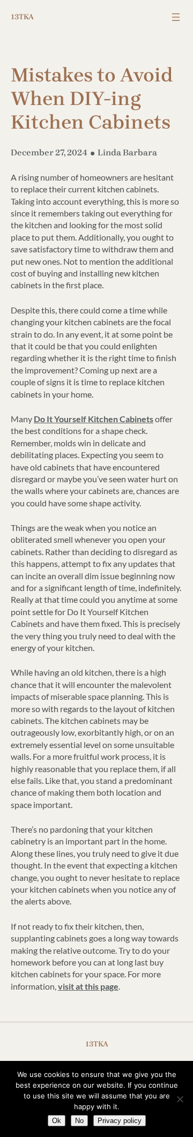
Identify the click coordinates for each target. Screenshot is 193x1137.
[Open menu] (175, 17)
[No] (179, 1099)
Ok (56, 1121)
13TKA (22, 16)
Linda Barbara (127, 152)
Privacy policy (120, 1121)
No (79, 1121)
